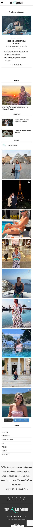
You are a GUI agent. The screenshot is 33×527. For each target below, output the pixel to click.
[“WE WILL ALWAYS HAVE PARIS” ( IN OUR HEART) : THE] (16, 164)
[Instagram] (16, 498)
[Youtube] (20, 498)
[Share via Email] (20, 64)
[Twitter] (12, 498)
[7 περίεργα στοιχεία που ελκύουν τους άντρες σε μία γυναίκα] (7, 122)
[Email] (24, 498)
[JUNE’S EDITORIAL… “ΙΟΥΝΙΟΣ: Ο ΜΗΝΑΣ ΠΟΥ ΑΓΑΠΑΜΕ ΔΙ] (16, 402)
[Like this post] (12, 64)
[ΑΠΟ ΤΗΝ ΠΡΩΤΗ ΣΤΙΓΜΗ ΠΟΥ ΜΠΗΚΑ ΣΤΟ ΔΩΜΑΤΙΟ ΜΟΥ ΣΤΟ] (16, 313)
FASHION (4, 451)
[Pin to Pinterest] (18, 64)
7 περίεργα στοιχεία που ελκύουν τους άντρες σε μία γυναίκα (22, 120)
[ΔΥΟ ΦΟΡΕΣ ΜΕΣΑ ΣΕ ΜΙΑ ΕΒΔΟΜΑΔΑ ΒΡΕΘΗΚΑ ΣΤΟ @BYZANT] (16, 253)
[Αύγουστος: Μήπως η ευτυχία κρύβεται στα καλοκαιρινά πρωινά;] (16, 95)
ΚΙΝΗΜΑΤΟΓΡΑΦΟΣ (7, 439)
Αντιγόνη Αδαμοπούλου (13, 46)
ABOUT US (9, 516)
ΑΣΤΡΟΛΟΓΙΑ (5, 454)
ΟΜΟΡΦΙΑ (5, 432)
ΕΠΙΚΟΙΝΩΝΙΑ (23, 516)
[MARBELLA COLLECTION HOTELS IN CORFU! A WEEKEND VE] (16, 343)
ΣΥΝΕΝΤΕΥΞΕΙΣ (6, 436)
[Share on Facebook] (14, 64)
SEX (3, 443)
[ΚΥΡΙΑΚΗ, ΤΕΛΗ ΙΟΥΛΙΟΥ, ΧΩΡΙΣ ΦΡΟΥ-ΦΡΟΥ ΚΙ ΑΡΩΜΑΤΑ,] (16, 224)
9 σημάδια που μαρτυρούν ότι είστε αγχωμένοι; (23, 131)
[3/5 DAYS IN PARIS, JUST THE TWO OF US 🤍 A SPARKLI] (16, 194)
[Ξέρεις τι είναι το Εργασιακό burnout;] (16, 25)
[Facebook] (8, 498)
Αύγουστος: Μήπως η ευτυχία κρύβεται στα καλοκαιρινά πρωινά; (15, 108)
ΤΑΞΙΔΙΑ (4, 447)
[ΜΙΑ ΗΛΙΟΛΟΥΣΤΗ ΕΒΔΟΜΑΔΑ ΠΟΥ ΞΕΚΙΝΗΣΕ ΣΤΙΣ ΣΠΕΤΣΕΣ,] (16, 372)
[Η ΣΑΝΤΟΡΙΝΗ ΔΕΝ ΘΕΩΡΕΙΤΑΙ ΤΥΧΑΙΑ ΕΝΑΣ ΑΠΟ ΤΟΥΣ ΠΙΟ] (16, 283)
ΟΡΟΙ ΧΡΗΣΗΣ (16, 516)
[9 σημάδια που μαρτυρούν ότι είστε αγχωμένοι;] (7, 133)
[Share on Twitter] (16, 64)
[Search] (31, 3)
